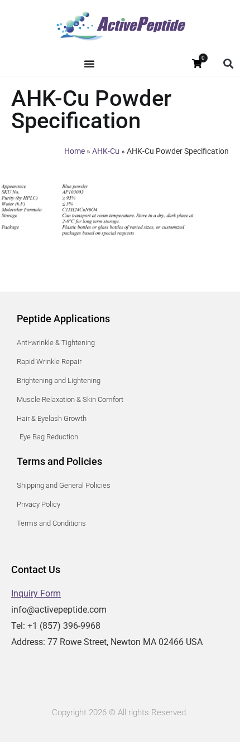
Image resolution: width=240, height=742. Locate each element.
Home (74, 151)
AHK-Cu (105, 151)
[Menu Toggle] (89, 63)
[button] (228, 64)
